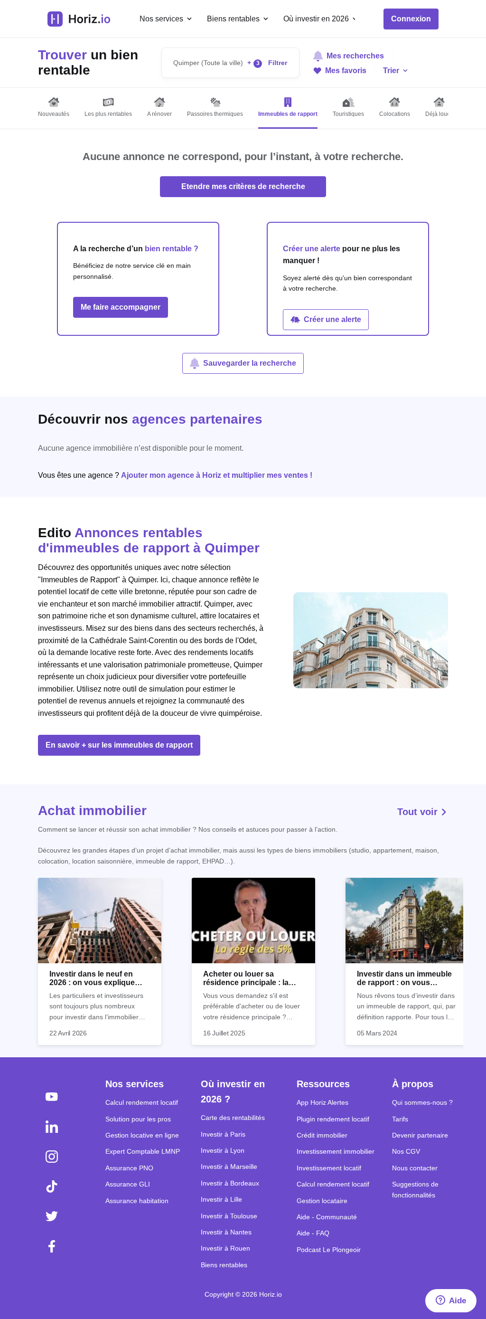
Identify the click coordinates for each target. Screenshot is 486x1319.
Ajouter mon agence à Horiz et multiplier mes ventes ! (216, 475)
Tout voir (418, 812)
